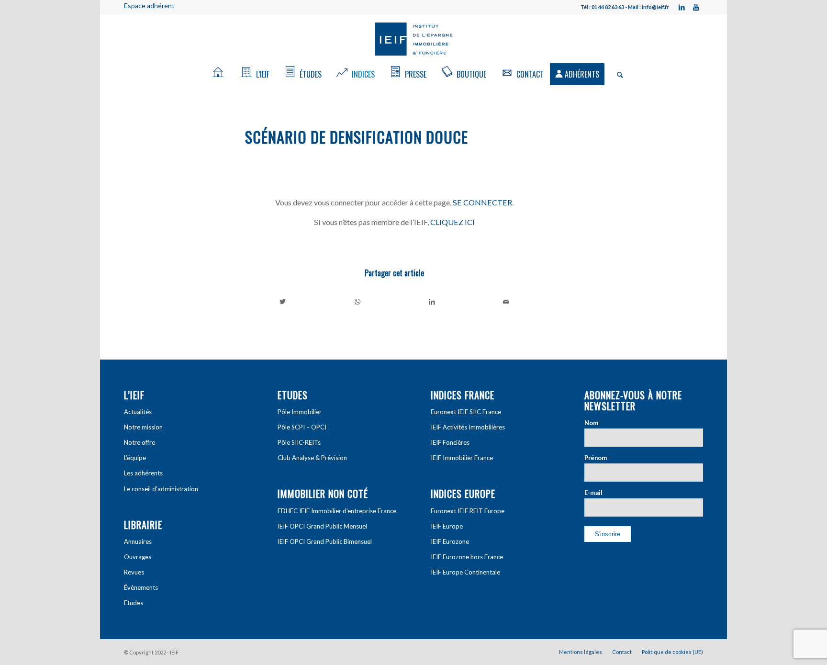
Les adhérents (143, 473)
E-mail (595, 492)
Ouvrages (137, 557)
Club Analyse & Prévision (312, 458)
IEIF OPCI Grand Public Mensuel (322, 526)
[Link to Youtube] (696, 7)
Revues (134, 572)
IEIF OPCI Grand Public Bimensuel (325, 541)
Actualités (138, 412)
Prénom (597, 458)
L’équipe (135, 458)
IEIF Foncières (450, 442)
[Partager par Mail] (506, 302)
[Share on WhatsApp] (358, 302)
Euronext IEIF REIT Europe (467, 511)
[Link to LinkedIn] (681, 7)
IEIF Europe (447, 526)
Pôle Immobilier (300, 412)
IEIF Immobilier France (462, 458)
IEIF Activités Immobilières (468, 427)
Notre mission (143, 427)
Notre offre (139, 442)
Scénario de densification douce (356, 136)
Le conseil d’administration (161, 489)
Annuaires (138, 541)
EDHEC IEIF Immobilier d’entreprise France (337, 511)
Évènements (141, 587)
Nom (593, 423)
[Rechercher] (617, 74)
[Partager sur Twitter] (283, 302)
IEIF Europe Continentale (465, 572)
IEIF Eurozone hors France (467, 557)
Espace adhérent (149, 5)
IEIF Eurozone (450, 541)
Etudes (133, 603)
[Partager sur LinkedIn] (432, 302)
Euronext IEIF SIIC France (466, 412)
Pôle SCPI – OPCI (302, 427)
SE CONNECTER (482, 202)
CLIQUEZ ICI (452, 221)
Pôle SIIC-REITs (299, 442)
